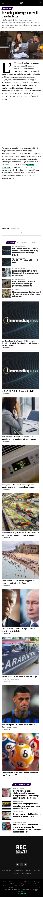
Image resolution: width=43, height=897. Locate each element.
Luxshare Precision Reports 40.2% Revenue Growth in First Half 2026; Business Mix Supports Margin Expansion (20, 343)
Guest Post (37, 870)
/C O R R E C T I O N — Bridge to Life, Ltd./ (18, 391)
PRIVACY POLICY (18, 870)
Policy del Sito (21, 894)
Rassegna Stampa (27, 873)
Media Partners (6, 870)
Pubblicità (16, 873)
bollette (15, 228)
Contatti (28, 870)
